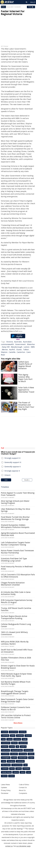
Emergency (11, 761)
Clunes (19, 349)
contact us (9, 846)
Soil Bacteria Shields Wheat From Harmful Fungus (15, 683)
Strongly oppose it (12, 471)
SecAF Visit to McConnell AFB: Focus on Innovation (16, 650)
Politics (3, 7)
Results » (27, 480)
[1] (23, 828)
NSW (3, 739)
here (20, 331)
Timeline (5, 487)
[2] (25, 828)
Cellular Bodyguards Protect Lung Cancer (16, 625)
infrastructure (29, 750)
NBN (33, 347)
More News (18, 723)
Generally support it (12, 462)
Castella (12, 352)
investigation (6, 757)
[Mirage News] (7, 2)
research (28, 735)
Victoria (9, 342)
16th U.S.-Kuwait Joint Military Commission (14, 633)
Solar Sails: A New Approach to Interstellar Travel (26, 389)
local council (5, 750)
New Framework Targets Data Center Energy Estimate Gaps (17, 700)
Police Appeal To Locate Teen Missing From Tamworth (17, 494)
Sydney (19, 768)
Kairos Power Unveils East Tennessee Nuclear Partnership (17, 551)
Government (20, 344)
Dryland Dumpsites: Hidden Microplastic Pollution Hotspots (15, 526)
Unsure (7, 475)
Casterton (21, 352)
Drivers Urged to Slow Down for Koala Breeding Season (18, 666)
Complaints (23, 793)
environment (6, 743)
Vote (6, 480)
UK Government (17, 765)
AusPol (12, 349)
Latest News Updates (5, 786)
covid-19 (23, 746)
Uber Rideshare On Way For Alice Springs (15, 510)
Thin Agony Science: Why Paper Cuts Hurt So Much (25, 378)
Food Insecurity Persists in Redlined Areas (17, 567)
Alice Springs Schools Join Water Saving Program (15, 502)
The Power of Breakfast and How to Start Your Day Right (26, 405)
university (23, 732)
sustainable (20, 761)
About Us (22, 790)
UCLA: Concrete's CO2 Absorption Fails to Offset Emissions (18, 575)
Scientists (5, 768)
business (5, 746)
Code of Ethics (24, 785)
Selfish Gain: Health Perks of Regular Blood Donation (25, 365)
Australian (27, 342)
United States (23, 757)
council (12, 746)
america (16, 772)
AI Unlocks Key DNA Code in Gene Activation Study (16, 593)
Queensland (23, 743)
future (12, 768)
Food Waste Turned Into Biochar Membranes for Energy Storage (15, 518)
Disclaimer (4, 793)
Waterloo (31, 344)
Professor (17, 739)
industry (31, 754)
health (25, 739)
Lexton (26, 347)
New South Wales (17, 750)
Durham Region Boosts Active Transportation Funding (14, 617)
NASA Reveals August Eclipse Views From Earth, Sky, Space (16, 675)
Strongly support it (12, 458)
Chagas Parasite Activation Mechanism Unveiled (13, 583)
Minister (14, 743)
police (13, 735)
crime (3, 761)
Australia (18, 342)
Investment (5, 754)
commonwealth (7, 344)
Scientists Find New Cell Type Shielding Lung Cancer (14, 559)
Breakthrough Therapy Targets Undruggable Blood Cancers (14, 692)
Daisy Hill (6, 347)
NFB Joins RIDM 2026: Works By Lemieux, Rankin (15, 642)
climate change (6, 772)
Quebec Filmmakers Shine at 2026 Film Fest (16, 658)
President (26, 768)
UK (17, 746)
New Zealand (6, 765)
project (31, 757)
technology (23, 754)
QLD (25, 765)
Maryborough (16, 347)
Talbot (26, 349)
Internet (4, 776)
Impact (23, 772)
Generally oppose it (12, 466)
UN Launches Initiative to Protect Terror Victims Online (16, 716)
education (14, 754)
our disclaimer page (23, 846)
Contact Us (23, 787)
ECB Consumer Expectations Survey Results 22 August (16, 601)
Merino (5, 349)
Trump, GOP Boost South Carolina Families (16, 609)
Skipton (4, 352)
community (5, 735)
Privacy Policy (6, 790)
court (28, 772)
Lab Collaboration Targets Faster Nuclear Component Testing (15, 543)
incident (11, 776)
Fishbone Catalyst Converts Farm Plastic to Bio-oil (15, 708)
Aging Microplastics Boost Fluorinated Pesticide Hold (18, 534)
